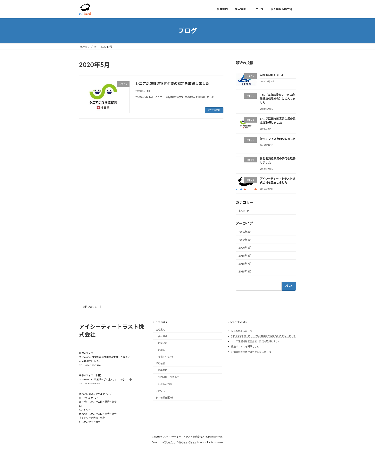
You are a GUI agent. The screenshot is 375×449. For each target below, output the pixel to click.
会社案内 (160, 329)
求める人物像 (165, 383)
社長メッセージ (166, 356)
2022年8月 (245, 239)
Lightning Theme (188, 442)
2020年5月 (245, 247)
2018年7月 (245, 263)
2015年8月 (245, 271)
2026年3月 (245, 231)
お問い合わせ (90, 306)
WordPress (170, 442)
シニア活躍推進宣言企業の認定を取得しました (172, 83)
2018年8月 (245, 255)
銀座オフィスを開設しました (278, 138)
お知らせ (243, 210)
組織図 (161, 349)
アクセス (160, 390)
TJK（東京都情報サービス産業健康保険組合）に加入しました (278, 98)
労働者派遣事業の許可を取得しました (251, 351)
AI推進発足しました (272, 75)
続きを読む (214, 109)
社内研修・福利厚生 (168, 377)
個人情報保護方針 (165, 397)
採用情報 (160, 363)
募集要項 (162, 370)
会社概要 (162, 336)
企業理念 (162, 343)
